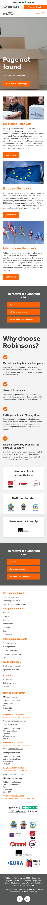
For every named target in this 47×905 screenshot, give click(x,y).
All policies (31, 889)
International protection (12, 654)
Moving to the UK (10, 647)
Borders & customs (10, 650)
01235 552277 (18, 796)
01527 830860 (18, 742)
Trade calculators (12, 662)
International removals (15, 639)
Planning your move (11, 597)
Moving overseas (10, 643)
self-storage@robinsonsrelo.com (21, 798)
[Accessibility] (23, 484)
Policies (6, 687)
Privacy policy (9, 889)
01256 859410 (18, 768)
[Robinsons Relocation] (9, 13)
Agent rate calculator (11, 670)
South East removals (16, 774)
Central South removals (17, 721)
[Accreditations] (11, 484)
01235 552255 (18, 715)
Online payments (9, 683)
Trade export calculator (12, 666)
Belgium (6, 613)
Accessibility (8, 679)
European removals (13, 608)
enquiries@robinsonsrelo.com (20, 717)
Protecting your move (11, 601)
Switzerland (7, 635)
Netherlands (8, 624)
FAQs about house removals (14, 604)
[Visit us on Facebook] (20, 899)
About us (8, 675)
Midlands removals (15, 749)
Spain (5, 631)
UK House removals (13, 593)
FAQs (5, 658)
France (6, 616)
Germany (6, 620)
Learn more (11, 155)
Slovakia (6, 627)
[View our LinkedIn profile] (27, 899)
